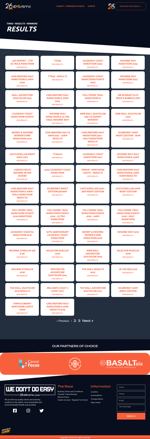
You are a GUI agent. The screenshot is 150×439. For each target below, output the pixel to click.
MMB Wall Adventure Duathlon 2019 (92, 254)
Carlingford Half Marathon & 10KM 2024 (22, 79)
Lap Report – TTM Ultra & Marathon (22, 62)
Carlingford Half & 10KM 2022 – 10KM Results (57, 136)
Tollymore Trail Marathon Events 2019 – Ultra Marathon (57, 214)
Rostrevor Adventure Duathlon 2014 (57, 272)
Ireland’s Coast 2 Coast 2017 (57, 289)
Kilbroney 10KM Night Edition (128, 289)
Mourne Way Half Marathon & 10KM (128, 155)
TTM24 (57, 61)
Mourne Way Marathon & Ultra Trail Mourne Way (57, 117)
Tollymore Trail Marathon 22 (92, 96)
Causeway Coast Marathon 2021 (92, 155)
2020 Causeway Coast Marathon (57, 171)
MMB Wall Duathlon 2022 (128, 115)
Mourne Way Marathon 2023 (127, 78)
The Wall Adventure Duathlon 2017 (93, 289)
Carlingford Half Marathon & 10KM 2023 (57, 98)
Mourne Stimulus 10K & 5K (22, 252)
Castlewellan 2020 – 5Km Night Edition (92, 190)
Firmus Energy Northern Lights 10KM (22, 307)
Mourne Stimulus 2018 (22, 270)
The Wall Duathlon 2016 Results (22, 289)
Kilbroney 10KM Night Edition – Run (128, 134)
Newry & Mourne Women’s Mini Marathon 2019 (92, 235)
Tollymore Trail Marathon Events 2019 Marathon (22, 213)
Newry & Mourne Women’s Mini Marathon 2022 (22, 136)
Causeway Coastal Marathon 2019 (22, 233)
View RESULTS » (22, 67)
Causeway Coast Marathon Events (22, 115)
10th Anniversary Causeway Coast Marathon (57, 235)
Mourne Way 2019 (128, 232)
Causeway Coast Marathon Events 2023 (92, 79)
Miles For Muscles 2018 (128, 252)
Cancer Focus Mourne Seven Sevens (22, 173)
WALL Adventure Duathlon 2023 (22, 96)
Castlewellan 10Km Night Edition (128, 190)
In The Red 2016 (128, 269)
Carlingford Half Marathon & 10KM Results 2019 (57, 307)
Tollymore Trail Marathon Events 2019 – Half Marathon (128, 214)
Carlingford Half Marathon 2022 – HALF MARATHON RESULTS (92, 137)
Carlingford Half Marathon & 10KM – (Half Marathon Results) (22, 193)
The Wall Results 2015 (93, 270)
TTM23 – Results (57, 76)
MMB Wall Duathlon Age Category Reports (92, 117)
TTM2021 (57, 154)
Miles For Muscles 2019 (57, 252)
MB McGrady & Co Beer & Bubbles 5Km (128, 96)
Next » (87, 321)
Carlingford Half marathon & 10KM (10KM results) (128, 173)
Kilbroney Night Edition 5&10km (57, 190)
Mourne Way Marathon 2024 (127, 62)
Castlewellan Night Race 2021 (22, 155)
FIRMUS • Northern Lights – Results (92, 171)
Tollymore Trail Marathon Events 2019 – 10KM (92, 213)
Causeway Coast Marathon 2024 (92, 62)
